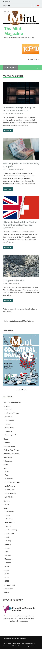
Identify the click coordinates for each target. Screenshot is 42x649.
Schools (6, 505)
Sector (6, 508)
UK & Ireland (9, 497)
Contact (5, 646)
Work (7, 566)
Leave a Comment (18, 113)
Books (6, 439)
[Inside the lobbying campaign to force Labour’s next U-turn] (21, 93)
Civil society (9, 511)
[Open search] (36, 67)
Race (6, 552)
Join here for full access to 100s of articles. (18, 321)
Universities (8, 589)
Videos (6, 592)
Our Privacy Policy (28, 643)
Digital (7, 515)
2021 (7, 577)
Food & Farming (11, 530)
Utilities (8, 563)
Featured (8, 409)
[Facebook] (35, 6)
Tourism (8, 555)
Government (9, 533)
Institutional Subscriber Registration (22, 646)
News (6, 464)
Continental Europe (12, 482)
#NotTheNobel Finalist (12, 402)
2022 (7, 581)
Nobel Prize (9, 427)
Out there (8, 431)
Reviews (7, 501)
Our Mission (7, 643)
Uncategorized (9, 585)
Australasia (9, 479)
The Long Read (10, 435)
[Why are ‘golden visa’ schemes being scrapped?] (21, 149)
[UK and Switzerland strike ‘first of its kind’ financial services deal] (21, 207)
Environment (10, 522)
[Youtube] (38, 6)
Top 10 (6, 570)
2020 (7, 574)
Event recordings (10, 446)
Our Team (16, 643)
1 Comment (16, 283)
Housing (8, 541)
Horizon (8, 424)
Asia (6, 475)
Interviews (8, 457)
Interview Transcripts (11, 454)
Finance (8, 526)
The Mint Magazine (13, 31)
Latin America (10, 486)
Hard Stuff (8, 416)
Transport (8, 559)
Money (7, 548)
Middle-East (9, 489)
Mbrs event (8, 461)
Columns (7, 443)
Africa (7, 471)
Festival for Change (12, 413)
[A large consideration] (21, 266)
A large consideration (13, 280)
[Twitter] (32, 6)
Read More (7, 130)
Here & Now (9, 420)
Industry (8, 544)
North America (10, 493)
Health (7, 537)
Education (8, 519)
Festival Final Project (11, 450)
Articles (6, 406)
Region (6, 468)
